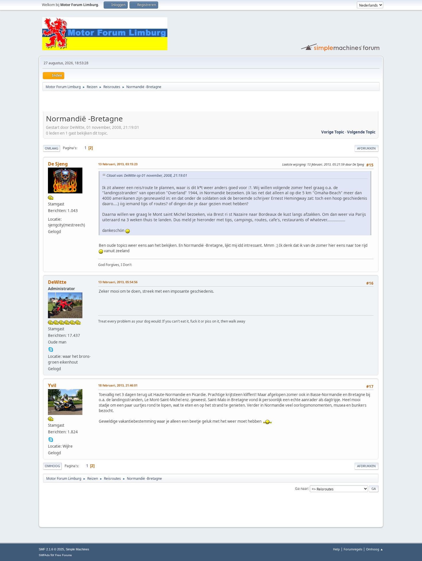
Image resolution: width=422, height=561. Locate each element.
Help (336, 549)
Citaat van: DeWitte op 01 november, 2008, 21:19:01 (147, 175)
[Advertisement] (110, 102)
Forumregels (353, 549)
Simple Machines (77, 549)
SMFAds (44, 555)
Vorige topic (332, 132)
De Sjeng (58, 164)
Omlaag (51, 148)
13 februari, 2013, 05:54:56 (118, 282)
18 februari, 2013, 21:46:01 (118, 385)
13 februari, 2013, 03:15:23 (118, 164)
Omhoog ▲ (374, 549)
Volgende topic (361, 132)
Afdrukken (366, 148)
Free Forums (63, 555)
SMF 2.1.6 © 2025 (51, 549)
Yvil (52, 385)
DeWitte (57, 282)
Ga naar (301, 488)
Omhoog (52, 466)
